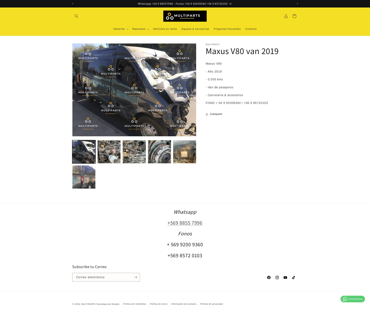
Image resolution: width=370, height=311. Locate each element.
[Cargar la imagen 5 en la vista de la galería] (184, 151)
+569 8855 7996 (185, 222)
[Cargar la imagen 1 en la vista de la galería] (84, 151)
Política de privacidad (211, 304)
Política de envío (158, 304)
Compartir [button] (216, 114)
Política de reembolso (134, 304)
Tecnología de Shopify (107, 304)
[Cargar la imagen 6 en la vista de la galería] (84, 177)
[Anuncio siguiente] (297, 3)
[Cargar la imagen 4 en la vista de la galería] (159, 151)
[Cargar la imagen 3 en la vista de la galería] (134, 151)
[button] (76, 16)
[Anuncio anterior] (73, 3)
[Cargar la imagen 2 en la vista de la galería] (109, 151)
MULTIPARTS (88, 304)
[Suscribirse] (136, 277)
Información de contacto (183, 304)
